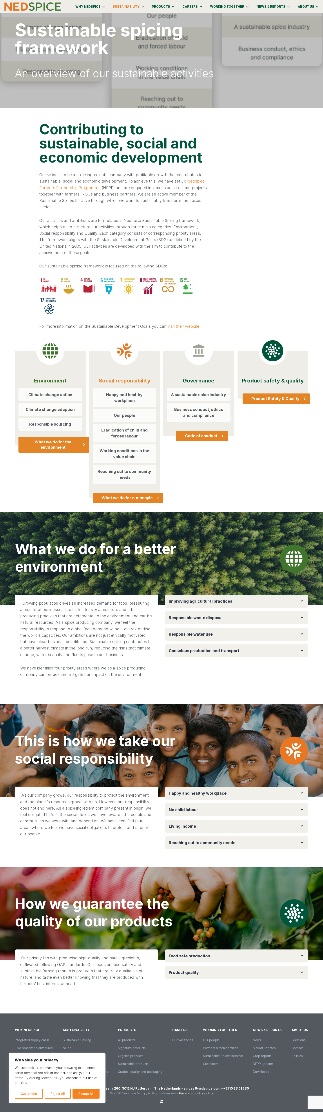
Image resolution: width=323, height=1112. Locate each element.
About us (306, 6)
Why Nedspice (87, 6)
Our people (211, 1040)
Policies (297, 1056)
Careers (190, 6)
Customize (29, 1094)
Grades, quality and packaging (140, 1072)
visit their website (183, 326)
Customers (210, 1064)
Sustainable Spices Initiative (223, 1056)
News (257, 1040)
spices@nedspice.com (202, 1088)
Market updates (264, 1048)
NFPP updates (263, 1064)
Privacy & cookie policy (196, 1093)
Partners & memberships (220, 1048)
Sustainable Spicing (77, 1040)
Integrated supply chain (32, 1040)
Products (161, 6)
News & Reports (271, 6)
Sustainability (126, 6)
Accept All (86, 1094)
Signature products (132, 1048)
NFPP (67, 1048)
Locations (298, 1040)
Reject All (58, 1094)
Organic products (130, 1056)
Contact (297, 1048)
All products (126, 1040)
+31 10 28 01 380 (236, 1088)
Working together (227, 6)
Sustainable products (133, 1064)
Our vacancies (182, 1040)
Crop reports (262, 1056)
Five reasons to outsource (34, 1048)
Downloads (261, 1072)
